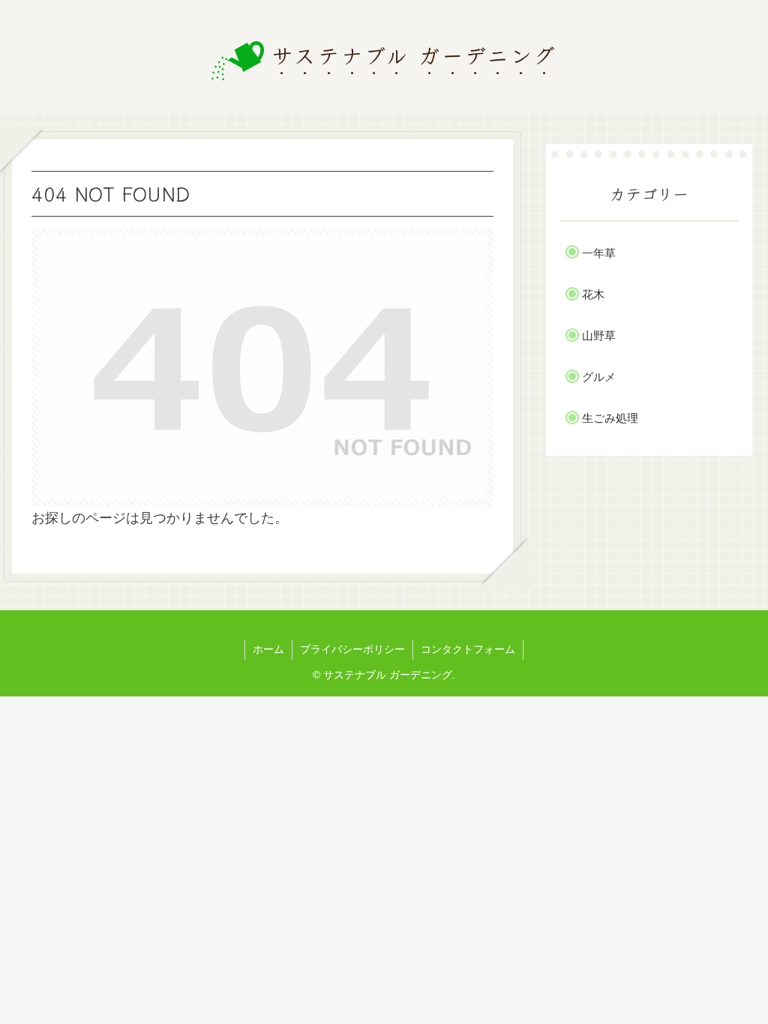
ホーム (268, 649)
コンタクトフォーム (468, 649)
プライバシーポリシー (352, 649)
